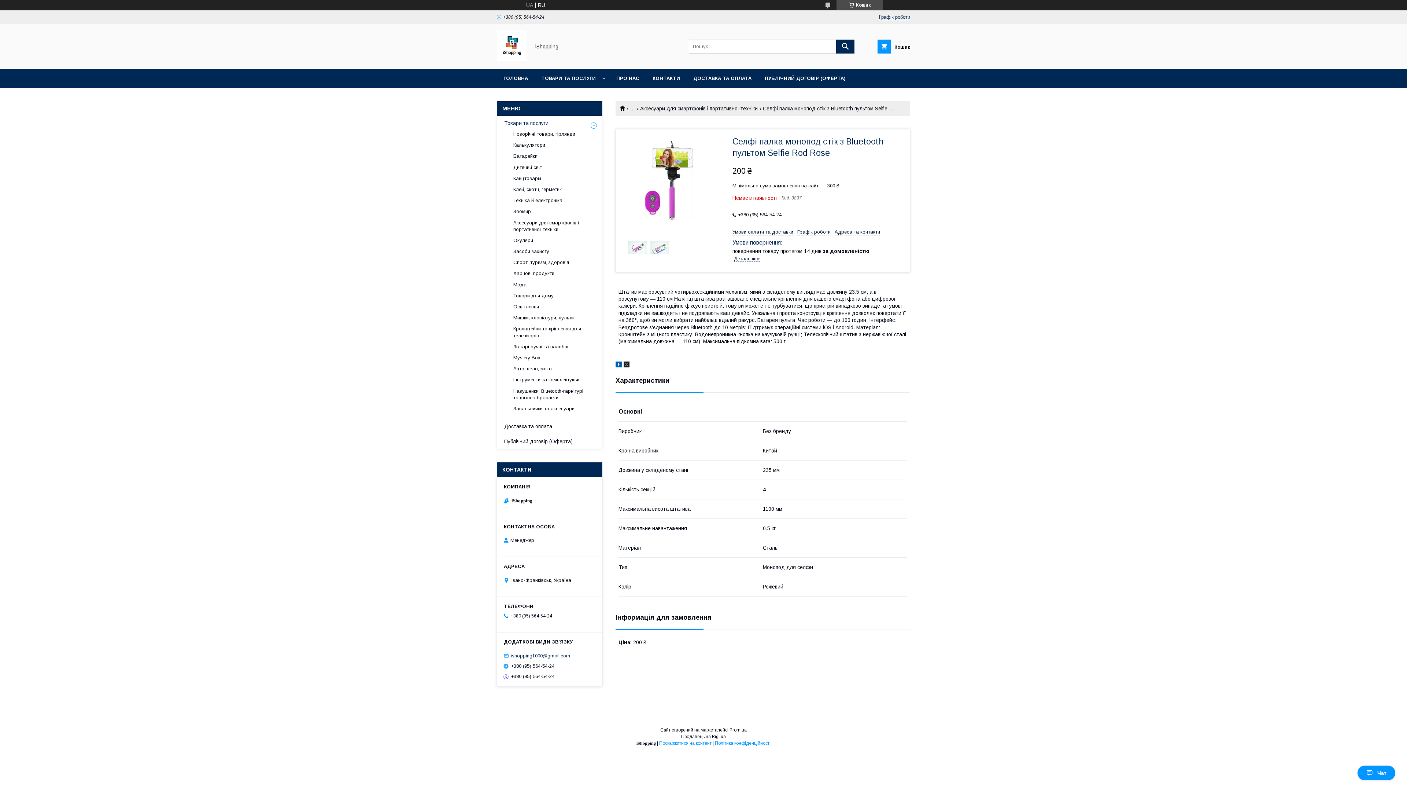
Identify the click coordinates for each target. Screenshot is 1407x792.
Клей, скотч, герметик (537, 189)
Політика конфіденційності (743, 743)
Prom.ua (738, 730)
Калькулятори (529, 145)
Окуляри (523, 240)
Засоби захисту (531, 251)
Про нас (627, 78)
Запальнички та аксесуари (544, 408)
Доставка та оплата (722, 78)
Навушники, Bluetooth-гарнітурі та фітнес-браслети (548, 394)
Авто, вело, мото (532, 368)
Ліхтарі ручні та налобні (540, 346)
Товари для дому (533, 295)
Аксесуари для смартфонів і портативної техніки (699, 108)
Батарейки (525, 156)
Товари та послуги (568, 78)
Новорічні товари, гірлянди (544, 134)
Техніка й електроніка (537, 200)
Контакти (666, 78)
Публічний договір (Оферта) (538, 441)
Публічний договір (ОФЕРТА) (805, 78)
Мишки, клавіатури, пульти (543, 317)
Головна (515, 78)
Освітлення (526, 306)
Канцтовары (527, 178)
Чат (1381, 773)
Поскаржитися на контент (685, 743)
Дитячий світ (527, 167)
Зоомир (522, 211)
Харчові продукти (533, 273)
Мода (520, 284)
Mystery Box (526, 357)
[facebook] (619, 365)
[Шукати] (845, 47)
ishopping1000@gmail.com (540, 656)
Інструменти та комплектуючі (546, 379)
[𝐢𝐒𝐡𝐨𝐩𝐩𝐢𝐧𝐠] (512, 59)
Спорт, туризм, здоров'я (541, 262)
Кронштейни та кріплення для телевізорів (547, 332)
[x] (626, 365)
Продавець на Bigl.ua (703, 736)
